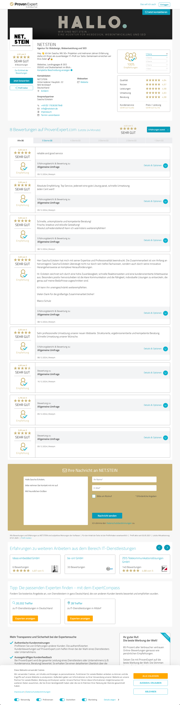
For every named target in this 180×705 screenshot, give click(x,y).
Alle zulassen (151, 676)
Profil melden (26, 538)
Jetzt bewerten (21, 80)
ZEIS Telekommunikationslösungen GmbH (142, 560)
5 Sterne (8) (47, 140)
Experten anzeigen (25, 618)
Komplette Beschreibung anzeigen (53, 70)
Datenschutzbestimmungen (38, 692)
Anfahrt (45, 90)
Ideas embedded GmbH (26, 558)
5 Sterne (149, 54)
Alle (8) (20, 140)
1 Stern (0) (158, 140)
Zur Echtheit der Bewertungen (21, 71)
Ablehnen (150, 691)
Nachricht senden (107, 515)
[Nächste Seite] (167, 547)
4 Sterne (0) (75, 140)
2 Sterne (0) (131, 140)
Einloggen (164, 4)
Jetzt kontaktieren (157, 12)
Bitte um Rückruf (104, 496)
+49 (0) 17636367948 (51, 105)
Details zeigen (110, 699)
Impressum (19, 692)
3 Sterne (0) (103, 140)
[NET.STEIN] (21, 39)
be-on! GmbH (75, 558)
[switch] (38, 699)
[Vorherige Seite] (159, 547)
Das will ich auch (148, 4)
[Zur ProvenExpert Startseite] (23, 5)
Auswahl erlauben (150, 683)
